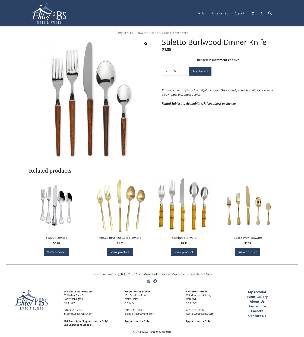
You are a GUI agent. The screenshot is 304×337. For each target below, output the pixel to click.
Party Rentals (220, 13)
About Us (257, 301)
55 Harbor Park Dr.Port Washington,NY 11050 (74, 298)
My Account (257, 292)
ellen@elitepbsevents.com (139, 313)
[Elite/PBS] (49, 13)
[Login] (261, 13)
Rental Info (257, 306)
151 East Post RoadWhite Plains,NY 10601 (136, 298)
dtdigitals (166, 331)
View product (56, 252)
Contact (239, 13)
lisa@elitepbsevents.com (200, 313)
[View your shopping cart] (253, 13)
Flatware (140, 33)
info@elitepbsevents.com (78, 313)
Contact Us (257, 316)
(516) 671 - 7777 (129, 274)
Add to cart (200, 71)
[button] (270, 13)
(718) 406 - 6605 (134, 310)
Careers (257, 311)
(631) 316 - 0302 (195, 310)
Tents (201, 13)
